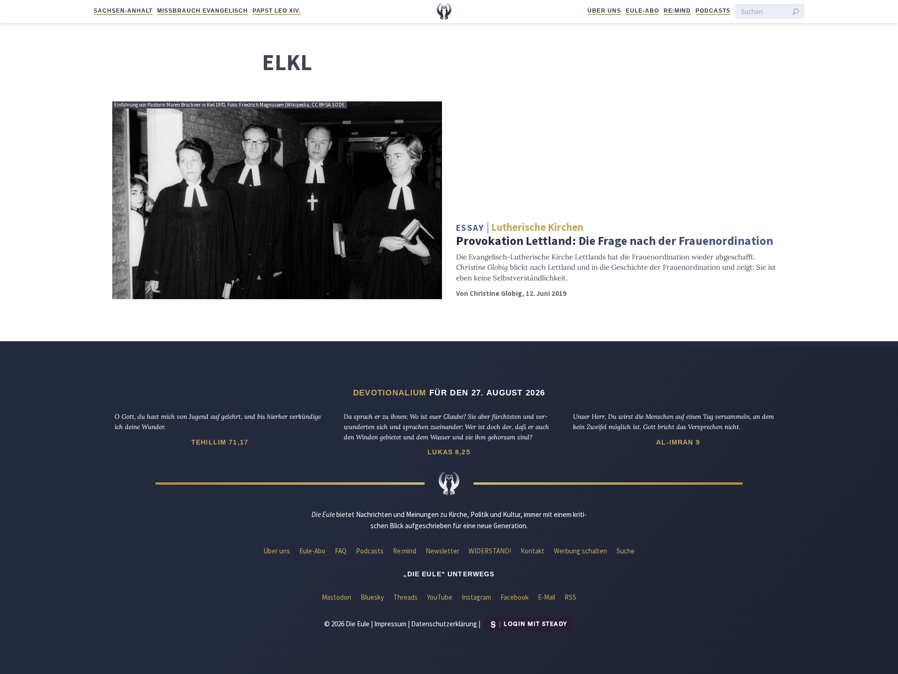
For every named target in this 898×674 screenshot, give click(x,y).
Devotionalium (390, 392)
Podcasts (713, 10)
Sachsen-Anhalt (123, 10)
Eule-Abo (642, 10)
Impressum (390, 623)
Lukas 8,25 (449, 452)
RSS (570, 597)
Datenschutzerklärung (444, 623)
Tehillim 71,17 (219, 442)
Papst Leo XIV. (277, 10)
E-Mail (546, 597)
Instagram (476, 597)
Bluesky (372, 597)
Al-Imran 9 (678, 442)
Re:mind (677, 10)
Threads (405, 597)
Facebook (514, 597)
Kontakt (532, 550)
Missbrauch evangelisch (202, 10)
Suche (625, 550)
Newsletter (442, 550)
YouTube (439, 597)
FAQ (341, 550)
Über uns (604, 10)
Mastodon (336, 597)
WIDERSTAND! (490, 550)
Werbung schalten (580, 550)
